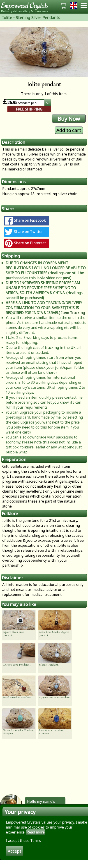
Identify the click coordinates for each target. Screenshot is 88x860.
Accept (14, 851)
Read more (36, 832)
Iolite (7, 17)
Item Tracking (73, 312)
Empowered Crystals (26, 5)
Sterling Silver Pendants (38, 17)
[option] (44, 52)
